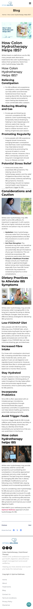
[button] (14, 530)
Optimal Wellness (8, 510)
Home (4, 14)
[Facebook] (3, 547)
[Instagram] (7, 547)
